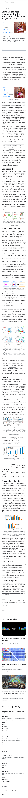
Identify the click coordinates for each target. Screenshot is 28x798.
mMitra (23, 102)
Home (3, 8)
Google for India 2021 (13, 577)
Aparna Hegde (16, 589)
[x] (9, 706)
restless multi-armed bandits (12, 173)
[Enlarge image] (25, 32)
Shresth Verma (14, 593)
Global (3, 612)
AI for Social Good (18, 583)
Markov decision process (8, 183)
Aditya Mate (21, 591)
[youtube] (15, 706)
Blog (7, 8)
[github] (19, 706)
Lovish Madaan (6, 593)
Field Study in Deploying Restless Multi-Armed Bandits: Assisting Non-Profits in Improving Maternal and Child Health (13, 145)
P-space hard (12, 367)
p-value (4, 476)
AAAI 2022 (11, 149)
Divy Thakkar (5, 594)
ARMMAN (20, 74)
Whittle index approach (8, 370)
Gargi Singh (21, 593)
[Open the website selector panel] (15, 2)
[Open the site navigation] (3, 2)
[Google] (4, 786)
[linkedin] (12, 706)
